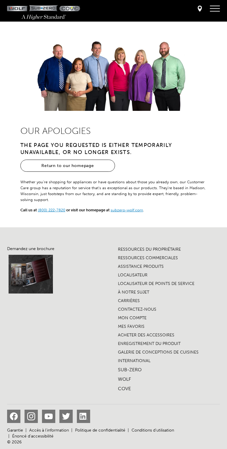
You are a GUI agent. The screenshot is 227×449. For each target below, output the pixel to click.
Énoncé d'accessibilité (32, 436)
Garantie (15, 430)
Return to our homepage (67, 165)
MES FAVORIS (131, 326)
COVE (124, 388)
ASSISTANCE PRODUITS (141, 266)
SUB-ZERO (130, 369)
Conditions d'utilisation (153, 430)
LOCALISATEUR (132, 275)
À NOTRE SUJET (133, 292)
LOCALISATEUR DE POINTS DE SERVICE (156, 283)
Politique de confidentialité (100, 430)
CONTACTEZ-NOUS (137, 309)
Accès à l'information (49, 430)
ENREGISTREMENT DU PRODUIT (149, 343)
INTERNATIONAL (134, 360)
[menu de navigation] (215, 9)
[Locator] (200, 9)
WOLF (124, 379)
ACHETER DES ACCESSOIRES (146, 335)
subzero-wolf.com (127, 210)
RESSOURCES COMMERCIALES (148, 257)
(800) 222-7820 (51, 210)
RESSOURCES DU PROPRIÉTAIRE (149, 249)
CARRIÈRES (129, 300)
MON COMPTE (132, 317)
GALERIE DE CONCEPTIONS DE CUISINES (158, 352)
